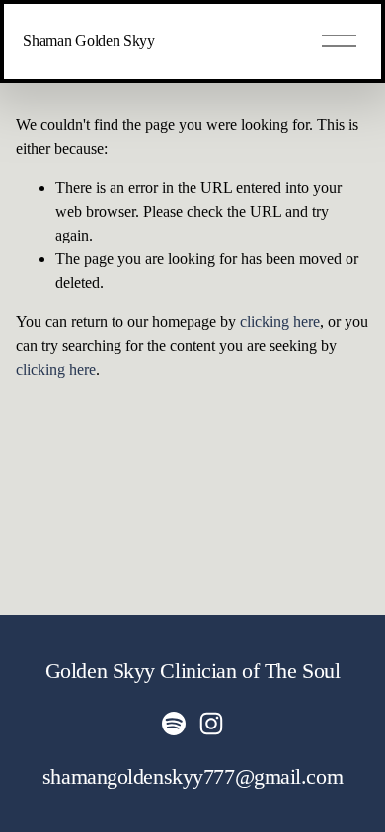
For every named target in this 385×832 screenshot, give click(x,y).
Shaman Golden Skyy (88, 41)
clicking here (280, 321)
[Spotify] (174, 723)
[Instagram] (211, 723)
